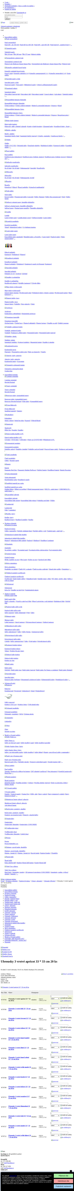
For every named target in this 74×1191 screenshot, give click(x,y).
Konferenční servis (10, 350)
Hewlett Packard (10, 382)
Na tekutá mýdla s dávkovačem (38, 550)
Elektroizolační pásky (48, 679)
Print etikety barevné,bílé (12, 94)
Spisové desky (9, 304)
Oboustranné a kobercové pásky (30, 679)
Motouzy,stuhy (9, 620)
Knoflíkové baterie (53, 470)
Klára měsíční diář (10, 863)
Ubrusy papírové (10, 914)
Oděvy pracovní (9, 702)
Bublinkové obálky (47, 145)
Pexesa (7, 841)
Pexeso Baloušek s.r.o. (11, 843)
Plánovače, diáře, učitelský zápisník (15, 126)
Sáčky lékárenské (20, 613)
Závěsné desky (9, 323)
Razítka (31, 520)
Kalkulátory (8, 418)
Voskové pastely (16, 794)
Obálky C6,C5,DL (10, 145)
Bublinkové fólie (59, 601)
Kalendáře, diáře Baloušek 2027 (14, 938)
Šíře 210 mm (8, 54)
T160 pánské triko (33, 704)
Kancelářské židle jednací (28, 500)
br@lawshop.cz (9, 1168)
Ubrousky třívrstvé (49, 881)
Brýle (21, 714)
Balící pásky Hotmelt (65, 670)
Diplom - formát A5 (11, 853)
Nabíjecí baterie (42, 470)
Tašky (32, 613)
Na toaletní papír (23, 550)
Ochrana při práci (10, 683)
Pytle (28, 613)
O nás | (7, 2)
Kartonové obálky (59, 145)
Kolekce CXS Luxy (11, 704)
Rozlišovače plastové (11, 283)
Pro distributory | (10, 7)
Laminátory (12, 510)
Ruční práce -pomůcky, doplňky (14, 813)
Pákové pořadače (10, 252)
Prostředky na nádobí (11, 569)
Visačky (43, 352)
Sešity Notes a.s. (10, 740)
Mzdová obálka (36, 54)
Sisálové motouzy (48, 622)
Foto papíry (19, 85)
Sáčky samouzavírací (17, 641)
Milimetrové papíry (30, 85)
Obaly (33, 304)
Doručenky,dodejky (34, 145)
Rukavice (7, 689)
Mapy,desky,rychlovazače (12, 290)
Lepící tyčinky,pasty (11, 218)
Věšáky (52, 500)
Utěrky (7, 460)
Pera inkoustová (52, 771)
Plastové (22, 254)
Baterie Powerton (65, 470)
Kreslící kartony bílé (54, 762)
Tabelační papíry (10, 52)
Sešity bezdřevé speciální (42, 743)
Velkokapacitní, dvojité (27, 178)
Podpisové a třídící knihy (18, 333)
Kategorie (4, 885)
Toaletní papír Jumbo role (12, 904)
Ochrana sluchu (29, 714)
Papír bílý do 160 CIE (26, 45)
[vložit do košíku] (66, 998)
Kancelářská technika (11, 375)
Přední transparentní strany (35, 489)
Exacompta (20, 361)
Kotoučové (8, 187)
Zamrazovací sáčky (38, 632)
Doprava (54, 105)
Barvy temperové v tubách (56, 794)
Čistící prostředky (10, 458)
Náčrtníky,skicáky (23, 762)
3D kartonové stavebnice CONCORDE (37, 872)
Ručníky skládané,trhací (24, 531)
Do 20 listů (8, 168)
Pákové (14, 187)
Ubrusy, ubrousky (36, 881)
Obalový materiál (10, 594)
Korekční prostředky (11, 225)
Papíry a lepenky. (10, 601)
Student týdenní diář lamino (25, 863)
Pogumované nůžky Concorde (24, 197)
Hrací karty (8, 872)
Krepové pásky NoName (12, 679)
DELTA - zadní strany (51, 489)
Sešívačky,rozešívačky (11, 166)
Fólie (6, 510)
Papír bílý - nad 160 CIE (41, 45)
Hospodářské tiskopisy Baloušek (14, 103)
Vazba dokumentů (10, 477)
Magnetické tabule (36, 342)
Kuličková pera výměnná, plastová (33, 157)
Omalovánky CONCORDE (28, 824)
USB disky (23, 440)
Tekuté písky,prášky (55, 569)
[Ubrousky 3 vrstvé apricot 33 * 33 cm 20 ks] (15, 987)
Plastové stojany (41, 323)
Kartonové (8, 254)
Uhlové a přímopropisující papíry (47, 85)
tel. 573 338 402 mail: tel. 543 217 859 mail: (7, 1162)
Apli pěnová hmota (10, 805)
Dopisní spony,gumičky (22, 208)
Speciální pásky (9, 677)
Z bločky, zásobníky (44, 136)
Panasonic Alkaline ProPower (27, 470)
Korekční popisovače (64, 771)
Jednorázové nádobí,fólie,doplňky (15, 538)
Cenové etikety (48, 94)
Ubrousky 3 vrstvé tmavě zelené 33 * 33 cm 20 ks (18, 1058)
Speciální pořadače (10, 271)
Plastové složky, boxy (11, 302)
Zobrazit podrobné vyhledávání (10, 26)
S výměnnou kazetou (29, 227)
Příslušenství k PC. (49, 440)
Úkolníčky (54, 853)
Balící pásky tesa (16, 670)
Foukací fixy (25, 794)
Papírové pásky (55, 237)
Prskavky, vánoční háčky (30, 815)
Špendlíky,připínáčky (36, 208)
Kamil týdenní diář (40, 863)
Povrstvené (17, 691)
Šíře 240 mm (17, 54)
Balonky (13, 874)
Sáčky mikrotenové (10, 632)
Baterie (7, 468)
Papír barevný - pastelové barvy (60, 45)
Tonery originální (10, 389)
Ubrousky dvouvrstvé (11, 921)
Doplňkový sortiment (47, 540)
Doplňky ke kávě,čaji (17, 590)
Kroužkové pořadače (11, 262)
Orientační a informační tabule (14, 369)
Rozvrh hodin (35, 853)
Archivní (18, 273)
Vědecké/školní (35, 420)
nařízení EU (13, 1176)
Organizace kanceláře (11, 321)
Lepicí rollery (47, 218)
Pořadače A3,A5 (10, 273)
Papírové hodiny (45, 853)
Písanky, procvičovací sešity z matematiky (56, 752)
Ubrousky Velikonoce (11, 916)
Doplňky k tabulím (48, 342)
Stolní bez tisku (19, 420)
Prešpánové (15, 254)
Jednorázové (26, 691)
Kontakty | (8, 4)
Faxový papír (9, 73)
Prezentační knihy (32, 333)
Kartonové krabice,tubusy (12, 649)
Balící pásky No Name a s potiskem (47, 670)
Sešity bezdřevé (29, 752)
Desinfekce (65, 569)
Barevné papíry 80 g (11, 762)
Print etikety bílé (26, 94)
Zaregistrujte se (21, 12)
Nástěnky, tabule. (10, 340)
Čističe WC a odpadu (25, 569)
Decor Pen (8, 773)
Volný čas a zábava (10, 870)
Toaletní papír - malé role (54, 531)
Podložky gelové (10, 449)
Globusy (30, 783)
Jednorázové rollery (16, 227)
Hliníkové (37, 540)
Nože (63, 197)
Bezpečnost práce (63, 115)
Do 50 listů (15, 168)
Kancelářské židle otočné (12, 500)
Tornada (7, 771)
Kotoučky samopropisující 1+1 (38, 73)
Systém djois (8, 371)
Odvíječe (7, 670)
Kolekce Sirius (22, 704)
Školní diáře (8, 860)
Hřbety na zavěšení (20, 489)
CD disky (8, 440)
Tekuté (7, 227)
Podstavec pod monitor (66, 449)
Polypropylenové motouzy (34, 622)
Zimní (32, 691)
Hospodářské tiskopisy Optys (13, 113)
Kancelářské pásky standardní (14, 237)
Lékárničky (8, 721)
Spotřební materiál (10, 411)
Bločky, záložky (9, 134)
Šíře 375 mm (26, 54)
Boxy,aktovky (25, 304)
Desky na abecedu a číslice (59, 783)
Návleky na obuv (10, 731)
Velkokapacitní (24, 168)
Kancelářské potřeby (11, 37)
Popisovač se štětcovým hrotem (20, 771)
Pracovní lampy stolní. (51, 449)
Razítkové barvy (10, 520)
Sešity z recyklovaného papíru (14, 752)
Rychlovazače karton (61, 293)
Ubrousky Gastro (10, 919)
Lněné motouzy (9, 622)
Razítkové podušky (21, 520)
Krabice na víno (9, 660)
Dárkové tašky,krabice (11, 658)
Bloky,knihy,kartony (11, 124)
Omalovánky (9, 822)
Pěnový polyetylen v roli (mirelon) (42, 601)
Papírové (29, 540)
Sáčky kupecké (9, 613)
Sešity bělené (39, 752)
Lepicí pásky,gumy (10, 234)
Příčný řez (8, 430)
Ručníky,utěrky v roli (39, 531)
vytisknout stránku (10, 879)
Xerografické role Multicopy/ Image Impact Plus (46, 64)
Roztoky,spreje (14, 460)
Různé (60, 105)
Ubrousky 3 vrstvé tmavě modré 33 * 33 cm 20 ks (18, 1038)
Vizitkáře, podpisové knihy (13, 330)
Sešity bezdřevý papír (27, 743)
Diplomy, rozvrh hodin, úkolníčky (15, 851)
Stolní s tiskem (9, 420)
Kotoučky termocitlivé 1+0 (57, 73)
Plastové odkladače (29, 323)
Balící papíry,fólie (10, 599)
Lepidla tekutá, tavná (24, 218)
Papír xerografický (10, 42)
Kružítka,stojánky (21, 783)
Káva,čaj (7, 590)
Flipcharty (8, 352)
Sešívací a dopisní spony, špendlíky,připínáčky (19, 206)
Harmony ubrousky (10, 907)
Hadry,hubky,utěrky (19, 579)
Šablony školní (9, 784)
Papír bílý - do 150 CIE (12, 45)
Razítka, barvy (9, 517)
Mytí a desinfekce (10, 567)
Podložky (17, 304)
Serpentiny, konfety (18, 872)
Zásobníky (8, 548)
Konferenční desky (10, 361)
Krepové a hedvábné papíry (38, 762)
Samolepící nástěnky (11, 342)
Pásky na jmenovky (34, 352)
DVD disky (15, 440)
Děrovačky (8, 175)
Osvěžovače (8, 579)
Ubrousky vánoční (10, 912)
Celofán (7, 641)
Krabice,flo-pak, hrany (17, 651)
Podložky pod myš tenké (35, 449)
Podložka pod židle (43, 500)
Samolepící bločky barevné (28, 136)
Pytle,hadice (33, 641)
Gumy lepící (46, 237)
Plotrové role (66, 64)
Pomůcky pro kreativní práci (13, 815)
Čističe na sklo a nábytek (40, 569)
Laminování (8, 508)
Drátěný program (63, 323)
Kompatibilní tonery (36, 401)
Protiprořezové (40, 691)
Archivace (8, 311)
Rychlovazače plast (25, 293)
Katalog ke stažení (10, 9)
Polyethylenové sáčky (44, 641)
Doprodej (7, 942)
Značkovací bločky (57, 136)
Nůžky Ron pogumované (53, 197)
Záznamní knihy (48, 126)
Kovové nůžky (9, 197)
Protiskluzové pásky (62, 679)
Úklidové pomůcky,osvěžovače (14, 576)
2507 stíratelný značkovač (39, 771)
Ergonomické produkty (12, 447)
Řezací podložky (23, 187)
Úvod (2, 881)
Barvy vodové (42, 794)
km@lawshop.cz (9, 1163)
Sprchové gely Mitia (44, 559)
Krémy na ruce (32, 559)
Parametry (4, 887)
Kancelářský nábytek (11, 498)
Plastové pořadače (10, 264)
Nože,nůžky (8, 194)
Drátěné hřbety (9, 489)
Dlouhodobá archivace (28, 313)
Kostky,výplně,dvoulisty (34, 126)
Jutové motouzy (20, 622)
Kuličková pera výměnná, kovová (55, 157)
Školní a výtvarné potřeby (12, 735)
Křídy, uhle (34, 794)
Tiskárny (19, 411)
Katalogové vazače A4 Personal (34, 264)
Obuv (6, 729)
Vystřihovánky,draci (11, 832)
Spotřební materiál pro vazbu (13, 487)
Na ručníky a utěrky (11, 550)
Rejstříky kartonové (24, 283)
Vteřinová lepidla (37, 218)
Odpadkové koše (31, 579)
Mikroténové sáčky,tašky (12, 629)
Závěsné (24, 273)
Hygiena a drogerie (10, 523)
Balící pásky (8, 668)
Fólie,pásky (25, 401)
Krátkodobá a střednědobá (13, 313)
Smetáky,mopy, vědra (44, 579)
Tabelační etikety (68, 94)
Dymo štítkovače (10, 409)
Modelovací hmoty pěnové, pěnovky (16, 803)
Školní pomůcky (10, 780)
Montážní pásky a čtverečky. (32, 237)
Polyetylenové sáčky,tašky (13, 639)
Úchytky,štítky (36, 283)
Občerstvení (8, 588)
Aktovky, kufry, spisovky (12, 359)
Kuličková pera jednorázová (13, 157)
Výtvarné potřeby (10, 792)
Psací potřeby (9, 155)
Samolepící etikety (10, 92)
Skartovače (8, 428)
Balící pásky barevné (28, 670)
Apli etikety (57, 94)
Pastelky (7, 794)
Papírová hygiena (10, 529)
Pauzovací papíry (10, 85)
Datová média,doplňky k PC (13, 437)
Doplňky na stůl (52, 323)
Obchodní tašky (22, 145)
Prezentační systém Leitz (19, 352)
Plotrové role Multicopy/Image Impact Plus (18, 64)
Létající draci (25, 834)
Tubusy (7, 651)
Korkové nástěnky (23, 342)
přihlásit (7, 19)
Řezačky (7, 185)
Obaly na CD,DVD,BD (35, 440)
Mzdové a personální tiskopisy (41, 105)
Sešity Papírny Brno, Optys (13, 750)
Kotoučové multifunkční (36, 187)
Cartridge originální (10, 380)
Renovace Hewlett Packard (13, 401)
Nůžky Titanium (39, 197)
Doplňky (20, 430)
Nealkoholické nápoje (31, 590)
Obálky (7, 143)
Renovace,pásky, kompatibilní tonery (16, 399)
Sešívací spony (9, 208)
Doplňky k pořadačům (11, 281)
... (71, 45)
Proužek (14, 430)
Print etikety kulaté (37, 94)
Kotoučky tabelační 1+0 (21, 73)
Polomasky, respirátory (11, 714)
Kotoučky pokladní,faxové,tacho (15, 71)
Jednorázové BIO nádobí (18, 540)
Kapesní (27, 420)
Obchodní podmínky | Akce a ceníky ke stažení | (20, 6)
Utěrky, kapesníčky (10, 531)
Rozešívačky (41, 168)
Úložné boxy (19, 323)
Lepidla (7, 215)
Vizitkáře (7, 333)
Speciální (33, 168)
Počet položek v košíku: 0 (8, 29)
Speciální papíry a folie (12, 82)
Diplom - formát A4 (24, 853)
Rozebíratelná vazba (11, 480)
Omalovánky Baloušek (12, 824)
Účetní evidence (9, 105)
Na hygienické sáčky (55, 550)
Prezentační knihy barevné (47, 333)
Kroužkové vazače (23, 480)
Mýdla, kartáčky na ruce (12, 559)
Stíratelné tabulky (10, 783)
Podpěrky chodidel (21, 449)
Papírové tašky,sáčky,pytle (13, 610)
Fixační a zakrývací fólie (23, 601)
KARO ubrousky (10, 911)
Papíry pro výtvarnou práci (13, 760)
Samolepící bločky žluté (12, 136)
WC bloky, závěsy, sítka (59, 579)
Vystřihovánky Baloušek (12, 834)
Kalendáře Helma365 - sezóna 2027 (15, 940)
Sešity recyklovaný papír (12, 743)
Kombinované (9, 691)
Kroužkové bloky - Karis (61, 126)
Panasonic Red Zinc (11, 470)
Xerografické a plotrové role (13, 61)
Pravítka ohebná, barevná (42, 783)
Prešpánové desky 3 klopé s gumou (43, 293)
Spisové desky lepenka (11, 293)
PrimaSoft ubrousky (11, 909)
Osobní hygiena (9, 557)
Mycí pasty (23, 559)
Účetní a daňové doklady (23, 105)
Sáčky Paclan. (26, 632)
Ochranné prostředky (11, 712)
